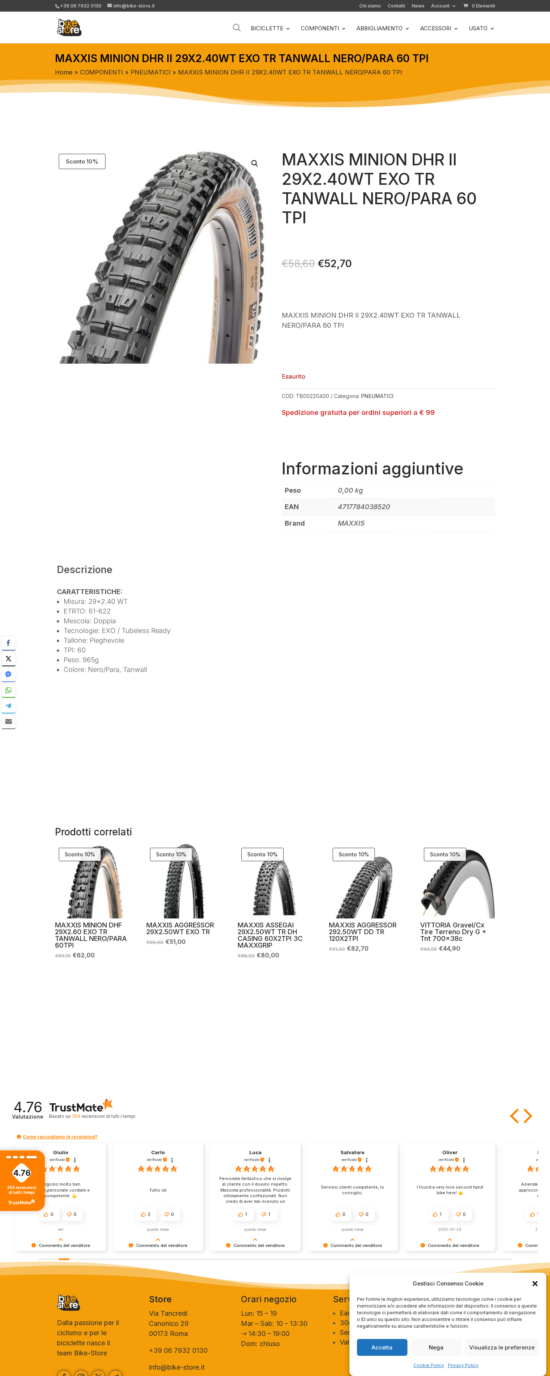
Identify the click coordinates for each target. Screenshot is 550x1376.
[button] (535, 1283)
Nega (436, 1347)
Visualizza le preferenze (502, 1347)
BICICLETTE (267, 29)
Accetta (382, 1347)
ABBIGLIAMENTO (380, 29)
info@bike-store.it (177, 1367)
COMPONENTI (320, 29)
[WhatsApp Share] (8, 690)
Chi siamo (370, 6)
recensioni (103, 1116)
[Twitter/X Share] (8, 659)
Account (440, 6)
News (418, 6)
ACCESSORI (435, 29)
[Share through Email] (8, 721)
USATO (478, 29)
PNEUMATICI (151, 72)
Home (64, 72)
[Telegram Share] (8, 706)
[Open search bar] (237, 27)
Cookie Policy (428, 1365)
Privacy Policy (463, 1365)
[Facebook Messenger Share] (8, 674)
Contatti (396, 6)
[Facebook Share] (8, 643)
